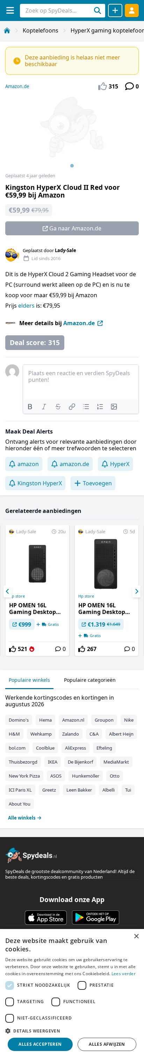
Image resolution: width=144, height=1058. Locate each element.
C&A (94, 734)
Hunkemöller (85, 776)
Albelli (108, 790)
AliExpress (75, 748)
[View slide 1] (72, 134)
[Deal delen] (115, 10)
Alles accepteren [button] (40, 1044)
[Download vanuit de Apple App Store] (46, 917)
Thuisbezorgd (23, 762)
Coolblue (45, 748)
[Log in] (132, 10)
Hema (45, 720)
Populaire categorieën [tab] (90, 680)
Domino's (19, 720)
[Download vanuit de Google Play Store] (95, 917)
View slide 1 (72, 165)
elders (27, 305)
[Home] (6, 30)
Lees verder (123, 974)
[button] (72, 1031)
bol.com (17, 748)
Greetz (49, 790)
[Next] (136, 592)
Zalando (70, 734)
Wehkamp (41, 734)
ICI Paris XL (20, 790)
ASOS (56, 776)
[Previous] (7, 592)
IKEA (52, 762)
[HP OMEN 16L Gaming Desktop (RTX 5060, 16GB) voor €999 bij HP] (37, 590)
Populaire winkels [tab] (29, 680)
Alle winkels (21, 818)
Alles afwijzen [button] (107, 1044)
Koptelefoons (40, 30)
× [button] (136, 936)
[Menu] (10, 10)
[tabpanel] (72, 756)
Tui (128, 790)
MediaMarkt (116, 762)
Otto (115, 776)
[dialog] (72, 993)
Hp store (17, 596)
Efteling (104, 748)
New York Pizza (24, 776)
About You (19, 804)
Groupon (104, 720)
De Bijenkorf (80, 762)
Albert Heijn (121, 734)
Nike (129, 720)
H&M (14, 734)
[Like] (12, 648)
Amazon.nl (73, 720)
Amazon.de (17, 86)
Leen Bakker (79, 790)
